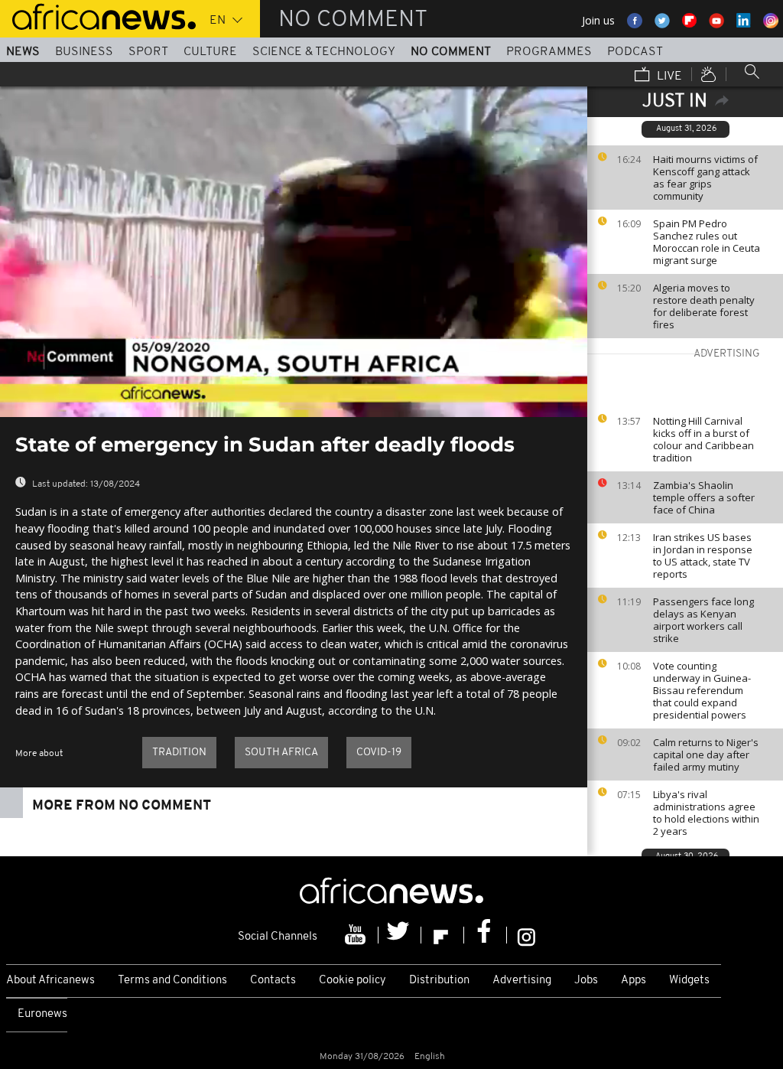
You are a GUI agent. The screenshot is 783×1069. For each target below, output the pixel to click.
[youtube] (357, 935)
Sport (148, 52)
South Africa (281, 752)
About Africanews (50, 980)
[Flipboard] (442, 935)
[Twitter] (400, 935)
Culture (210, 52)
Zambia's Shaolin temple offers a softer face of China (704, 497)
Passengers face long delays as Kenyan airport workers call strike (703, 619)
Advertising (521, 980)
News (23, 52)
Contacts (273, 980)
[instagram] (526, 935)
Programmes (549, 52)
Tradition (179, 752)
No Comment (451, 52)
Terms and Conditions (172, 980)
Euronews (42, 1014)
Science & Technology (323, 52)
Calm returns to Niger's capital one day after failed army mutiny (706, 754)
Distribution (439, 980)
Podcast (635, 52)
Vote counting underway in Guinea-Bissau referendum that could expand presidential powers (702, 690)
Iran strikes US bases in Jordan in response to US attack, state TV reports (702, 555)
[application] (293, 251)
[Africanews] (98, 15)
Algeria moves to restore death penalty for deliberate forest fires (704, 306)
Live (668, 76)
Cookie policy (352, 980)
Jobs (586, 980)
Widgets (689, 980)
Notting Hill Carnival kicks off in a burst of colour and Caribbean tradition (703, 439)
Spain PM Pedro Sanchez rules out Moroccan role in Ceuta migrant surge (706, 241)
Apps (633, 980)
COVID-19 (378, 752)
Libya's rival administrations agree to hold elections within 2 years (706, 812)
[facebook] (485, 935)
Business (84, 52)
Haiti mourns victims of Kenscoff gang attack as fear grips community (705, 177)
